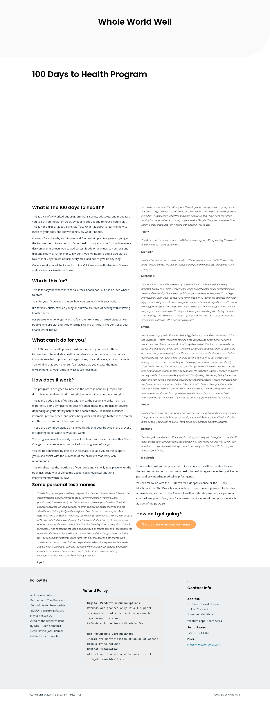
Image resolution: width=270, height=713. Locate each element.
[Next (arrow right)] (17, 710)
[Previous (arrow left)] (5, 710)
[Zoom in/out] (5, 704)
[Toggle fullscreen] (17, 704)
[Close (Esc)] (40, 704)
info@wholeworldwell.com (203, 644)
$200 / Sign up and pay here (167, 524)
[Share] (29, 704)
